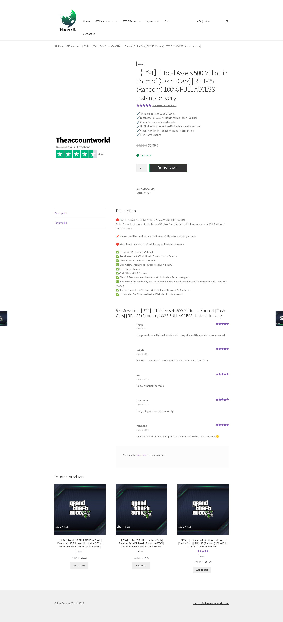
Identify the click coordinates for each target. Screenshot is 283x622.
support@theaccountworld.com (211, 603)
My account (152, 21)
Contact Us (89, 33)
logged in (142, 454)
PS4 (86, 46)
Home (86, 21)
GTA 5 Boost (129, 21)
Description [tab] (60, 213)
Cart (167, 21)
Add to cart (169, 167)
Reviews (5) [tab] (60, 222)
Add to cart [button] (79, 565)
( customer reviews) (164, 105)
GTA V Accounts (104, 21)
